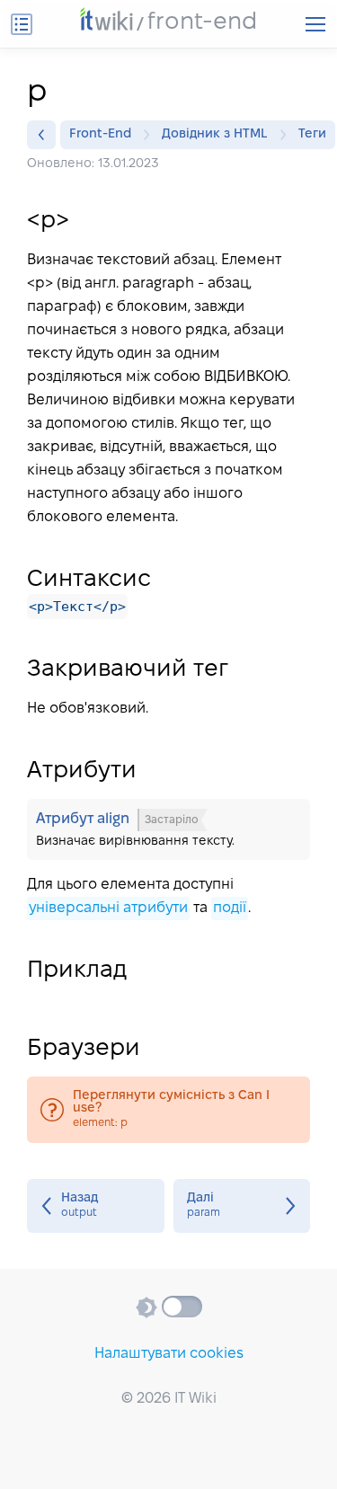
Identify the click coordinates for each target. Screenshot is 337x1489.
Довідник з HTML (215, 134)
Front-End (100, 134)
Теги (312, 134)
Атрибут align (168, 829)
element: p (168, 1110)
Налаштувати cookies (169, 1353)
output (95, 1206)
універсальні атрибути (108, 908)
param (242, 1206)
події (229, 908)
